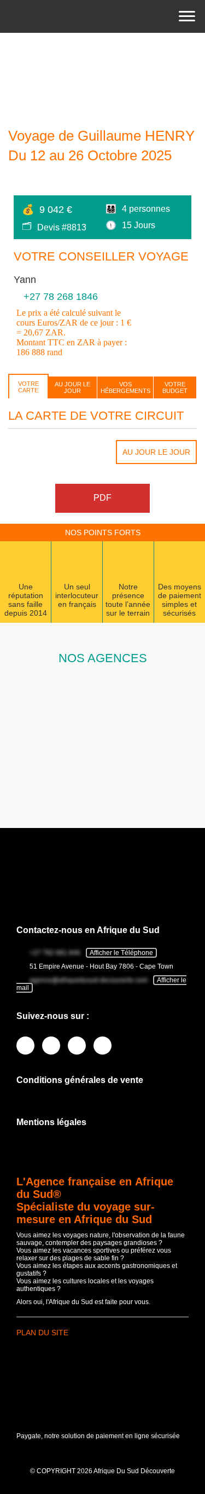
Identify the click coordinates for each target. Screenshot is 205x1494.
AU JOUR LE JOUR (72, 387)
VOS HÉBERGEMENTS (125, 387)
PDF (102, 497)
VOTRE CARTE (28, 386)
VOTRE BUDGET (175, 387)
